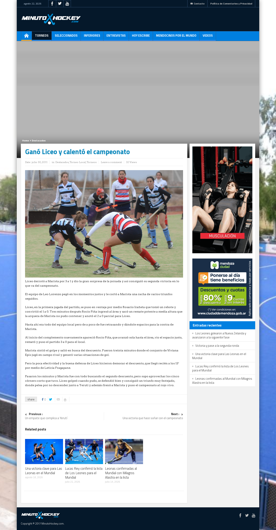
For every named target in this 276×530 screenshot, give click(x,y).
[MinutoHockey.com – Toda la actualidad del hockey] (51, 19)
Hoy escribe (141, 35)
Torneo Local (78, 162)
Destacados (39, 140)
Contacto (199, 3)
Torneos (41, 35)
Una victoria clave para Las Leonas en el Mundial (43, 471)
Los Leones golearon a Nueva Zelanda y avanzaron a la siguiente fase (219, 335)
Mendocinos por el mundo (176, 35)
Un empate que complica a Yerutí (46, 416)
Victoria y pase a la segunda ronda (217, 345)
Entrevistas (116, 35)
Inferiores (92, 35)
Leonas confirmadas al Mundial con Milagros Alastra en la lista (121, 473)
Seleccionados (66, 35)
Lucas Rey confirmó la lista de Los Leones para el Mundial (83, 473)
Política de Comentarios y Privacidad (231, 3)
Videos (208, 35)
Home (25, 140)
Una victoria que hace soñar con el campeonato (153, 416)
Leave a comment (111, 162)
